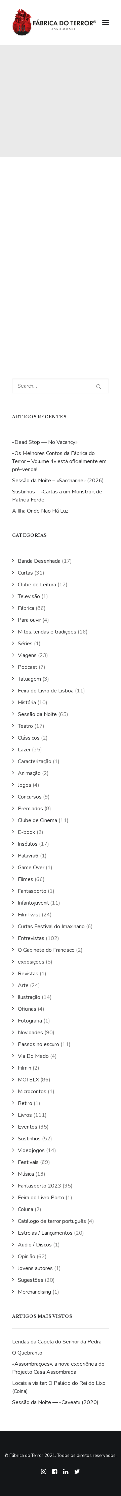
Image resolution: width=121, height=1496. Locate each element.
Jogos (24, 785)
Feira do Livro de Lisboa (46, 690)
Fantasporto (32, 891)
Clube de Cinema (37, 820)
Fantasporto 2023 (39, 1186)
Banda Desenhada (39, 561)
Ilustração (29, 997)
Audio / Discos (35, 1244)
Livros (25, 1115)
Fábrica (26, 608)
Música (26, 1174)
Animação (29, 773)
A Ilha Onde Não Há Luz (40, 511)
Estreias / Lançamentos (45, 1233)
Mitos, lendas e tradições (47, 632)
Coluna (25, 1209)
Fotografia (30, 1021)
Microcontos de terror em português (58, 303)
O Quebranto (27, 1353)
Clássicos (29, 738)
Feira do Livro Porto (41, 1197)
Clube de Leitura (37, 584)
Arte (23, 985)
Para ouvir (29, 620)
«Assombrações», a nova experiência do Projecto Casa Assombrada (58, 1368)
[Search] (60, 386)
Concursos (30, 797)
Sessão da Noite (37, 714)
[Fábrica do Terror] (54, 22)
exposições (31, 962)
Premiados (30, 808)
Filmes (25, 879)
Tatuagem (29, 679)
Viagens (27, 655)
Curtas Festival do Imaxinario (51, 926)
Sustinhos (29, 1138)
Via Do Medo (33, 1056)
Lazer (24, 749)
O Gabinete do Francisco (46, 950)
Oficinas (27, 1009)
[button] (105, 22)
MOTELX (28, 1079)
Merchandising (34, 1292)
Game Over (31, 867)
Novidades (30, 1032)
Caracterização (34, 761)
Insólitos (28, 844)
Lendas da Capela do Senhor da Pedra (57, 1341)
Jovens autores (35, 1268)
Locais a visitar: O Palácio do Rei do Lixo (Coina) (59, 1387)
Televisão (29, 596)
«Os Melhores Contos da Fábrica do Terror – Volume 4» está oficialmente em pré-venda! (59, 461)
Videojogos (31, 1150)
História (27, 702)
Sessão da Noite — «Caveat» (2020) (55, 1402)
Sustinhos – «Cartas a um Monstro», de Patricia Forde (57, 495)
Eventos (27, 1127)
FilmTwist (29, 914)
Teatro (25, 726)
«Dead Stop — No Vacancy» (45, 442)
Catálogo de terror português (52, 1221)
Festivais (28, 1162)
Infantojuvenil (33, 903)
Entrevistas (31, 938)
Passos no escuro (38, 1044)
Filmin (24, 1068)
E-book (26, 832)
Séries (25, 643)
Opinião (26, 1256)
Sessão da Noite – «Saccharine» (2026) (58, 480)
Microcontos (32, 1091)
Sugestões (30, 1280)
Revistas (28, 973)
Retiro (25, 1103)
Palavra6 (28, 855)
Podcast (27, 667)
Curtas (25, 573)
